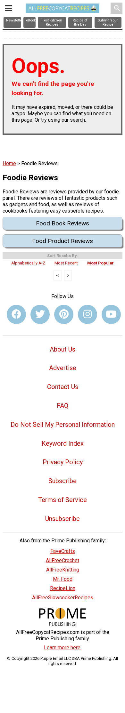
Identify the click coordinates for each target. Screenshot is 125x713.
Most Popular (100, 263)
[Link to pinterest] (63, 314)
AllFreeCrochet (62, 560)
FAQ (62, 405)
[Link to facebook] (16, 314)
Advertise (62, 368)
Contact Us (62, 387)
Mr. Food (62, 579)
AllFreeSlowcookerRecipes (62, 598)
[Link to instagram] (87, 314)
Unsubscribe (62, 519)
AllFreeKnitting (62, 570)
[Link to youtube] (111, 314)
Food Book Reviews (62, 223)
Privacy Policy (63, 462)
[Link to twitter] (40, 314)
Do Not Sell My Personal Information (63, 424)
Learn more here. (62, 647)
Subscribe (62, 481)
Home (9, 163)
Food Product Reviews (62, 241)
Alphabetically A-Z (28, 263)
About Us (62, 349)
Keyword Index (63, 443)
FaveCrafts (62, 551)
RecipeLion (62, 588)
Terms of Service (62, 500)
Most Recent (66, 263)
